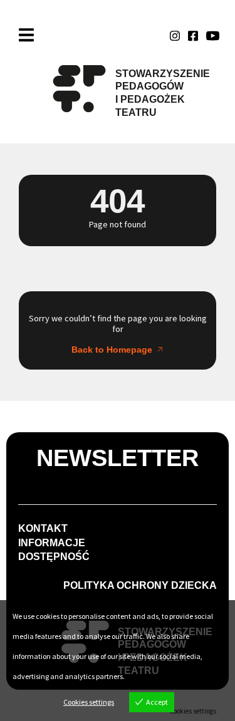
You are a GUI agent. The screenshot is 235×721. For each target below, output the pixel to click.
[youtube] (212, 36)
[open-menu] (26, 36)
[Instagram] (175, 36)
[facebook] (193, 36)
